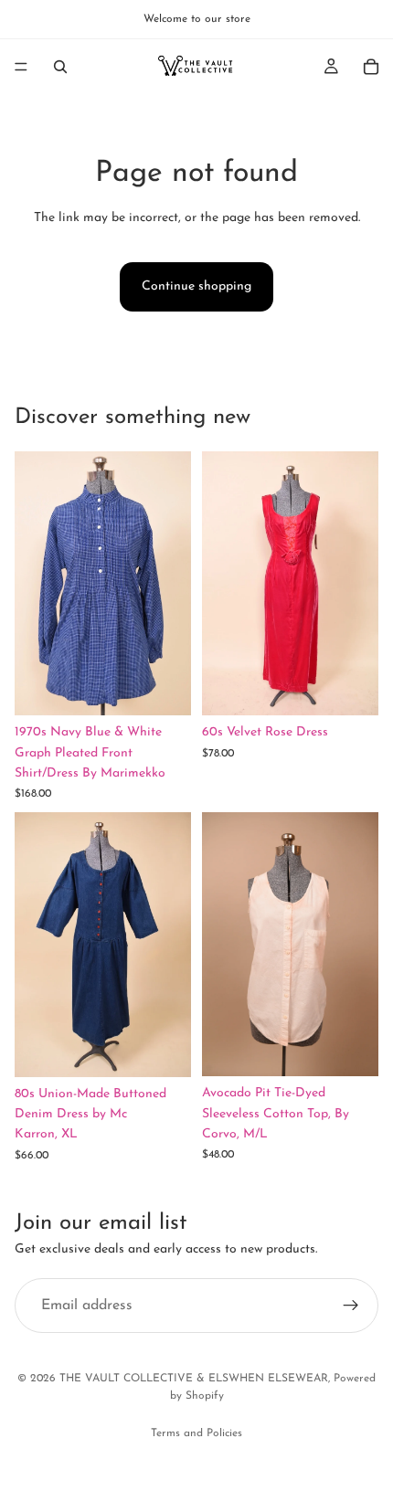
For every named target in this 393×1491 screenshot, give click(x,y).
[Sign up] (351, 1305)
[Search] (60, 67)
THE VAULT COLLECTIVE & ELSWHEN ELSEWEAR (193, 1378)
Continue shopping (196, 286)
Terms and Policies (196, 1433)
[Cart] (371, 67)
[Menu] (21, 67)
